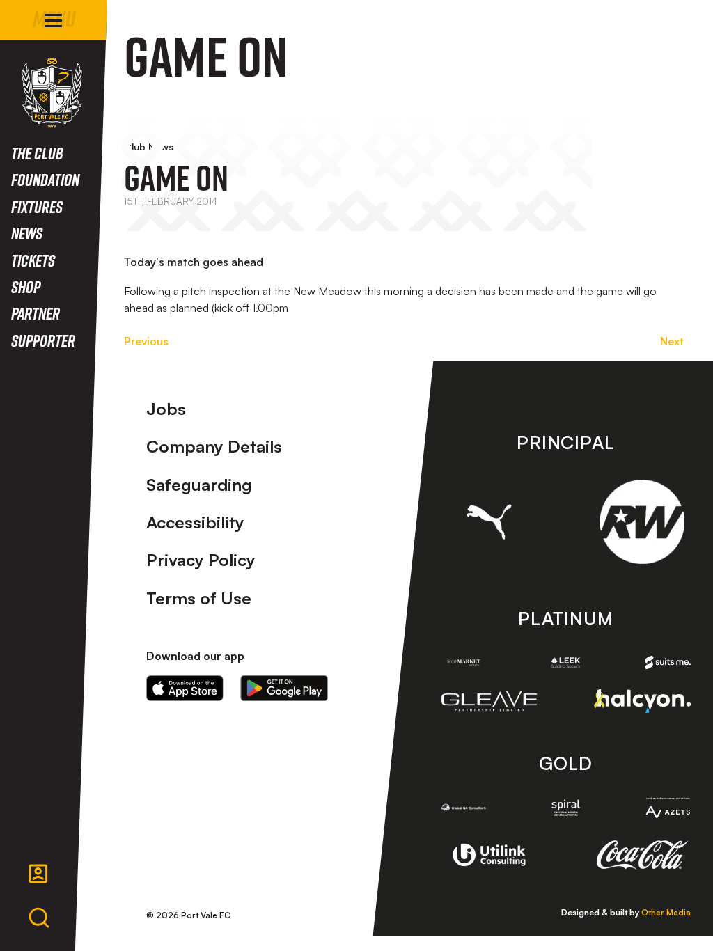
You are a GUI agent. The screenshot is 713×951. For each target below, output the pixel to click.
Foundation (45, 179)
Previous (146, 341)
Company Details (214, 446)
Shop (25, 286)
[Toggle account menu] (38, 874)
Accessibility (195, 522)
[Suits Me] (668, 662)
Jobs (166, 408)
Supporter (43, 340)
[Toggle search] (39, 918)
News (26, 233)
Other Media (666, 912)
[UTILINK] (489, 855)
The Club (37, 153)
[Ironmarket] (464, 662)
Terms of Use (198, 598)
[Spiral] (565, 807)
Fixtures (37, 206)
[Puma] (489, 521)
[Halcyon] (642, 701)
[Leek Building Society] (565, 662)
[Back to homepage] (52, 93)
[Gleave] (489, 701)
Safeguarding (199, 484)
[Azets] (668, 807)
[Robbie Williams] (642, 522)
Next (672, 341)
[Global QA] (464, 807)
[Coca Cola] (642, 855)
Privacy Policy (201, 559)
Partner (35, 313)
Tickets (33, 260)
